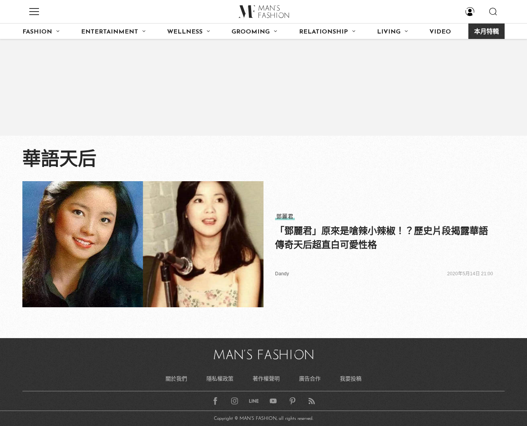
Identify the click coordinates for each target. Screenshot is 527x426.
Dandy (282, 273)
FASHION (37, 32)
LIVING (388, 32)
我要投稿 (350, 378)
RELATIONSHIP (323, 32)
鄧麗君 (285, 216)
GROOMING (250, 32)
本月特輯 (486, 32)
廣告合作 (310, 378)
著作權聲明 (266, 378)
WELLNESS (185, 32)
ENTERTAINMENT (109, 32)
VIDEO (440, 32)
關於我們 (176, 378)
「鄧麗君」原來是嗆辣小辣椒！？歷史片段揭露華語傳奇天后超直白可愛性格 (381, 238)
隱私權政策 (219, 378)
